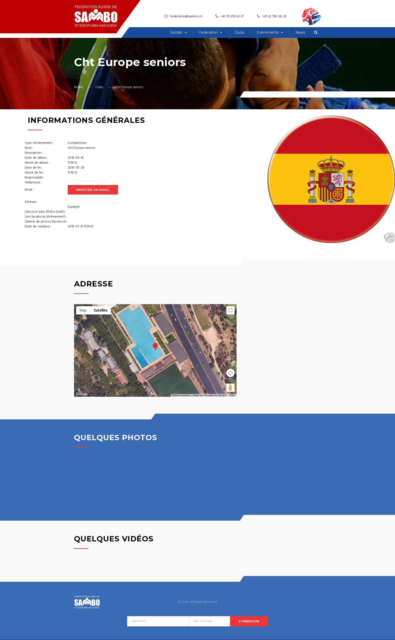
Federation (208, 32)
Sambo (176, 32)
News (300, 32)
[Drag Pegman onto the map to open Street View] (230, 388)
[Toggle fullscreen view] (230, 310)
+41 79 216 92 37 (232, 16)
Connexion (249, 621)
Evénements (268, 32)
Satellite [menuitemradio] (100, 310)
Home (78, 87)
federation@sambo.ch (186, 16)
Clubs (240, 32)
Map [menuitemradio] (83, 310)
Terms (232, 395)
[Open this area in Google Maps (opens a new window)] (82, 394)
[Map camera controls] (230, 373)
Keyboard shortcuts (181, 395)
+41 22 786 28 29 (274, 16)
